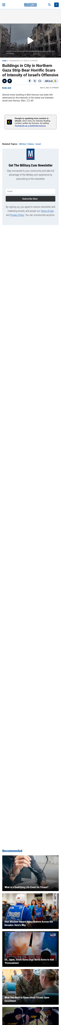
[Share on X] (34, 81)
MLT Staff (7, 88)
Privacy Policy (17, 215)
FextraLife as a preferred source (30, 126)
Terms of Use (47, 210)
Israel (4, 61)
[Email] (40, 81)
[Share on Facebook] (29, 81)
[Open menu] (3, 5)
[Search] (49, 5)
